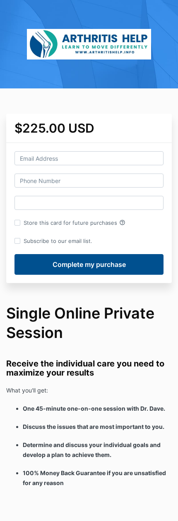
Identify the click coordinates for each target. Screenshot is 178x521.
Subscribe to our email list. (58, 241)
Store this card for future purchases (74, 222)
